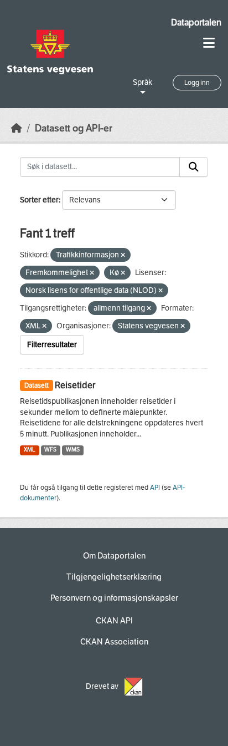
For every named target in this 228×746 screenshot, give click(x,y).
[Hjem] (16, 128)
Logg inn (197, 83)
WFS (50, 449)
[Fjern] (123, 255)
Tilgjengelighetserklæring (114, 577)
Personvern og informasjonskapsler (114, 598)
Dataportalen (196, 22)
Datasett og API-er (73, 128)
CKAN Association (114, 642)
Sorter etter (39, 200)
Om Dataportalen (114, 556)
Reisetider (75, 385)
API (155, 487)
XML (29, 449)
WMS (73, 449)
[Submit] (193, 167)
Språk (142, 82)
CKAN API (114, 621)
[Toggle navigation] (208, 43)
